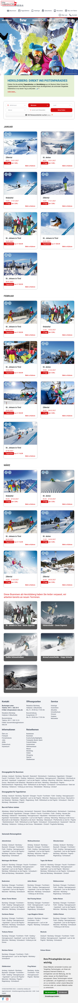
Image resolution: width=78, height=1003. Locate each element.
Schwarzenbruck (62, 785)
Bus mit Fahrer (72, 11)
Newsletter (54, 718)
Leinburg (44, 780)
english (4, 993)
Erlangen (69, 776)
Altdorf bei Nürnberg (16, 811)
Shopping (29, 755)
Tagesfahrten (25, 11)
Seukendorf (64, 822)
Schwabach (51, 785)
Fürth (18, 778)
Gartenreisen (30, 744)
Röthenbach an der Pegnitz (37, 785)
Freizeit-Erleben (31, 742)
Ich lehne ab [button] (63, 992)
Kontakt (74, 15)
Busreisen (13, 11)
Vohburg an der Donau (25, 787)
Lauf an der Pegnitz (33, 780)
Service (54, 701)
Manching (51, 780)
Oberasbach (54, 782)
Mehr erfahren (30, 166)
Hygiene (53, 716)
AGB (33, 991)
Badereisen (30, 734)
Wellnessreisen (31, 746)
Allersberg (5, 811)
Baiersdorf (33, 776)
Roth (25, 785)
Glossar (53, 714)
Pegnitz (61, 782)
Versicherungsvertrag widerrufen (21, 991)
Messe (28, 749)
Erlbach (33, 813)
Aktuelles (54, 710)
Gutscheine (48, 11)
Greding (23, 778)
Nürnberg (45, 782)
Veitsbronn (13, 787)
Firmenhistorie (7, 738)
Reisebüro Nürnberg (8, 713)
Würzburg (47, 787)
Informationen (8, 729)
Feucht (4, 778)
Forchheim (11, 778)
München (59, 780)
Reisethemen (32, 729)
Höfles (68, 816)
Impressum (5, 746)
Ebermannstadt (8, 813)
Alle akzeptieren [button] (50, 992)
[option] (23, 20)
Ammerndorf (29, 811)
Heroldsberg (40, 778)
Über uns (64, 15)
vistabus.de (27, 989)
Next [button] (76, 20)
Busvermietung (7, 718)
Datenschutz (6, 744)
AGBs (4, 742)
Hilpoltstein (61, 778)
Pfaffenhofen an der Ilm (61, 820)
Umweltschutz (55, 712)
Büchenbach (42, 776)
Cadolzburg (52, 776)
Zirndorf (54, 787)
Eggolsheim (61, 776)
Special (28, 757)
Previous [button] (13, 20)
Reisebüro (60, 11)
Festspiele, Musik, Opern (34, 740)
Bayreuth (26, 776)
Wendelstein (38, 787)
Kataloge (37, 11)
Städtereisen (30, 759)
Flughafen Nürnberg (57, 824)
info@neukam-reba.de (15, 710)
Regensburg (18, 785)
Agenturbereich (6, 991)
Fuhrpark (5, 736)
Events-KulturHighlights (34, 738)
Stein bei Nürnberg (8, 873)
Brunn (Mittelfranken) (49, 811)
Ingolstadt (12, 780)
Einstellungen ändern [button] (52, 996)
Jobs (3, 740)
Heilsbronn (31, 778)
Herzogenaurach (50, 778)
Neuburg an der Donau (57, 798)
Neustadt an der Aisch (33, 782)
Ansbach (11, 776)
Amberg (4, 776)
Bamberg (19, 776)
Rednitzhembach (7, 785)
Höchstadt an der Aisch (56, 816)
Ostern (28, 753)
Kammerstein (14, 818)
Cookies (38, 991)
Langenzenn (21, 780)
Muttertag (29, 751)
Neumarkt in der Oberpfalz (16, 782)
